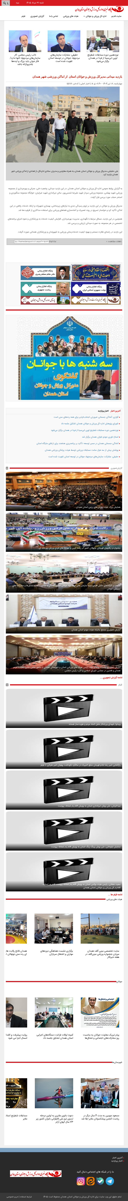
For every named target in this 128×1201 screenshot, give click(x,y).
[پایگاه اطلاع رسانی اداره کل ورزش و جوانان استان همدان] (99, 9)
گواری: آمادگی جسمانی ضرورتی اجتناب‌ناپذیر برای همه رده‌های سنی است (86, 417)
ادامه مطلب (103, 52)
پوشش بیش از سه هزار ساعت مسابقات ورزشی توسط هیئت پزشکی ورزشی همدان (81, 450)
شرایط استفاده (26, 1196)
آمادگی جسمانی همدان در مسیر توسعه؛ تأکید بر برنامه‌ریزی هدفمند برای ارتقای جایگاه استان (77, 443)
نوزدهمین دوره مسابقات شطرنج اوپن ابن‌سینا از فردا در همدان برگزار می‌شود (84, 430)
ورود (17, 2)
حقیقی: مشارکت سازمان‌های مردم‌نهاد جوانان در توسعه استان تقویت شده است (83, 457)
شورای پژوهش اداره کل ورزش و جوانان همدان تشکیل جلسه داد (89, 424)
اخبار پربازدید (103, 411)
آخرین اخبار (116, 411)
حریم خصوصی (12, 1196)
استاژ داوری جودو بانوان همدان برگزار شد (100, 437)
